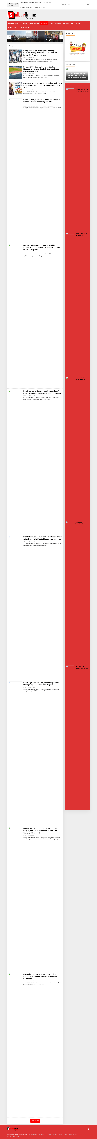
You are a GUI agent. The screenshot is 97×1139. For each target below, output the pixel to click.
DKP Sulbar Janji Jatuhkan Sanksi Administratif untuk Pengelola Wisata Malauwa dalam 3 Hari (42, 538)
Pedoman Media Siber (13, 1136)
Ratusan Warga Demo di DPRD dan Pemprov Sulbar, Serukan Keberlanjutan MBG (41, 100)
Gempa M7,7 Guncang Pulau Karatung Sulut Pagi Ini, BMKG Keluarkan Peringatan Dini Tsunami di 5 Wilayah (41, 830)
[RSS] (88, 1129)
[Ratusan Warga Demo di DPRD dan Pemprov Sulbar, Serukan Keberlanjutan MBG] (61, 108)
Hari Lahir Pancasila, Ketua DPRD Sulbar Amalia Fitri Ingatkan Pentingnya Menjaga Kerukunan (40, 976)
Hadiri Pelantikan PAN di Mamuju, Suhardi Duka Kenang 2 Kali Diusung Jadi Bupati (81, 378)
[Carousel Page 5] (78, 77)
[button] (88, 4)
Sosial (24, 57)
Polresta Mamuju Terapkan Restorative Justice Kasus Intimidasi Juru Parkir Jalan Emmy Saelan (35, 39)
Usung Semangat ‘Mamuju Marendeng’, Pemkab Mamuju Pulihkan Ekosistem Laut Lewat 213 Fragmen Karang (40, 53)
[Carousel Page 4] (76, 77)
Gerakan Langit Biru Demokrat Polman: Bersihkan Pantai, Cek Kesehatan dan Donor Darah (81, 90)
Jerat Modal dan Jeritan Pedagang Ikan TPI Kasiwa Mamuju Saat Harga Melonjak (53, 39)
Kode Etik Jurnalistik (71, 1134)
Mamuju (25, 104)
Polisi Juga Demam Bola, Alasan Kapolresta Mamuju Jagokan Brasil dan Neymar (41, 684)
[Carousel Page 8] (85, 77)
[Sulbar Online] (23, 15)
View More (35, 1121)
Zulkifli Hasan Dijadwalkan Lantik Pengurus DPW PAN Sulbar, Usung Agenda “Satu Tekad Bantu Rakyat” (81, 667)
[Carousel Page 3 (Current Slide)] (74, 77)
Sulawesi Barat (35, 104)
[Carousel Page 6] (81, 77)
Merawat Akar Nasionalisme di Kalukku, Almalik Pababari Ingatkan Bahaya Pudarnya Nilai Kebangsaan (41, 247)
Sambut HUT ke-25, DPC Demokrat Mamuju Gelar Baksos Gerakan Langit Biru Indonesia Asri (81, 234)
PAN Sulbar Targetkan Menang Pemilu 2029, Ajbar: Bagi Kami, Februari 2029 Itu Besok (81, 523)
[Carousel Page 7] (83, 77)
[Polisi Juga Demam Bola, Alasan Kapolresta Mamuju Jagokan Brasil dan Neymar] (46, 691)
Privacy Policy (59, 1134)
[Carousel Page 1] (69, 77)
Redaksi (41, 1134)
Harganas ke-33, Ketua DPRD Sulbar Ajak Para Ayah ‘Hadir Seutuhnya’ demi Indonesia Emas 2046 (42, 85)
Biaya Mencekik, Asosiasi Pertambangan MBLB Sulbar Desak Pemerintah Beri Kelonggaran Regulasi (16, 39)
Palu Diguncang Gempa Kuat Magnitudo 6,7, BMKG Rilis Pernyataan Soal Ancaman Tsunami (42, 392)
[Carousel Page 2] (71, 77)
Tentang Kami (33, 1134)
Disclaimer (49, 1134)
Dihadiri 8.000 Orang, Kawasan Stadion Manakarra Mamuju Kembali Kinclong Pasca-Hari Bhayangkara (41, 69)
